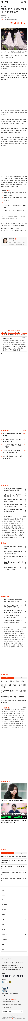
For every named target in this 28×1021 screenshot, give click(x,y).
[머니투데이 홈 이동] (6, 959)
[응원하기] (15, 239)
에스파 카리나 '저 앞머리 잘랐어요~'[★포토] (12, 800)
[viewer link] (24, 47)
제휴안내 (8, 1004)
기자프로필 (4, 939)
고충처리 (3, 1007)
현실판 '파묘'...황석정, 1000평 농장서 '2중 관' (12, 681)
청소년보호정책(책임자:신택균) (8, 1001)
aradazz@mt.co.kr (13, 241)
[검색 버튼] (22, 1)
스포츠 (3, 929)
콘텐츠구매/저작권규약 (16, 1004)
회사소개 (3, 999)
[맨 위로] (24, 1014)
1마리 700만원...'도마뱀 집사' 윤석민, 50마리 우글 (14, 697)
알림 (3, 949)
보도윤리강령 (9, 1007)
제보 (3, 944)
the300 (4, 895)
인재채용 (8, 999)
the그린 (4, 910)
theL (3, 900)
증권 (3, 890)
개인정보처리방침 (14, 999)
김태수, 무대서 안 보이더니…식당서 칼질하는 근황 (13, 856)
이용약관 (17, 1001)
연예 (5, 6)
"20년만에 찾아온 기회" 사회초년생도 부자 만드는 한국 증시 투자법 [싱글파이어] (13, 821)
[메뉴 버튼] (25, 1)
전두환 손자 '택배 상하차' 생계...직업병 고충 (15, 210)
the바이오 (4, 905)
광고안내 (3, 1004)
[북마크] (24, 23)
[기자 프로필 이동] (5, 240)
